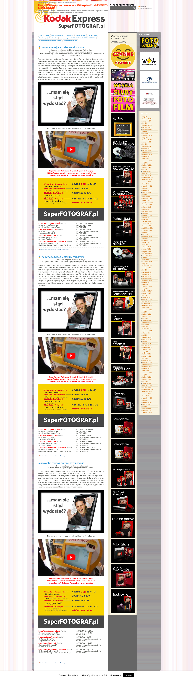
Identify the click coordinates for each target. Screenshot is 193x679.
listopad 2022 (146, 150)
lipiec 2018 (145, 259)
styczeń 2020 (146, 221)
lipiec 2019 (145, 234)
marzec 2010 (146, 379)
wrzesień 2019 (147, 230)
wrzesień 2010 (147, 366)
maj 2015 (145, 326)
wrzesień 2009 (147, 391)
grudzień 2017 (147, 274)
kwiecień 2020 (147, 215)
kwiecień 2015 (147, 329)
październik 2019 (147, 228)
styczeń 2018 (146, 272)
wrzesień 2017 (147, 280)
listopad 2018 (146, 251)
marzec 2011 (146, 356)
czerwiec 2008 (147, 412)
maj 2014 (145, 335)
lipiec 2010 (145, 371)
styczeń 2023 (146, 146)
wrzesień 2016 (147, 305)
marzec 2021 (146, 192)
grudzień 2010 (147, 362)
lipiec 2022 (145, 159)
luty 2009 (145, 406)
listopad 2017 (146, 276)
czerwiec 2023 (147, 135)
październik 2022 (147, 152)
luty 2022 (145, 169)
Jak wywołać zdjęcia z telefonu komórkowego (61, 463)
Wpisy (142, 6)
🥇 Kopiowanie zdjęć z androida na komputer (61, 47)
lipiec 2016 (145, 308)
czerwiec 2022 (147, 161)
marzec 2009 (146, 404)
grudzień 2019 (147, 224)
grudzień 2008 (147, 410)
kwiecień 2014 (147, 337)
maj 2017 (145, 289)
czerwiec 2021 (147, 186)
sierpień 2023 (146, 131)
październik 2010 (147, 364)
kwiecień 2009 (147, 402)
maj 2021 (145, 188)
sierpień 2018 (146, 257)
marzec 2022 (146, 167)
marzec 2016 (146, 316)
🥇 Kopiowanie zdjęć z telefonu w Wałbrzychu (61, 257)
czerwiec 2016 (147, 310)
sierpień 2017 (146, 282)
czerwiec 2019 (147, 236)
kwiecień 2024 (147, 119)
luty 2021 (145, 194)
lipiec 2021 (145, 184)
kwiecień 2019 (147, 240)
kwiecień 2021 (147, 190)
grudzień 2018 (147, 249)
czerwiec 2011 (147, 350)
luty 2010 (145, 381)
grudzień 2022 (147, 148)
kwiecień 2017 (147, 291)
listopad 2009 (146, 387)
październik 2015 (147, 322)
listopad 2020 (146, 200)
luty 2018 (145, 270)
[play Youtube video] (71, 149)
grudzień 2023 (147, 125)
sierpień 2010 (146, 368)
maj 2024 (145, 117)
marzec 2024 (146, 121)
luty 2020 (145, 219)
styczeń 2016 (146, 320)
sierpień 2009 (146, 394)
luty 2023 (145, 144)
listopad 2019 (146, 226)
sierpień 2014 (146, 333)
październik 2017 (147, 278)
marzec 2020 (146, 217)
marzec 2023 (146, 142)
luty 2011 (145, 358)
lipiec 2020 (145, 209)
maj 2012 (145, 341)
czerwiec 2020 (147, 211)
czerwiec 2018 (147, 261)
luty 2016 (145, 318)
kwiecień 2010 (147, 377)
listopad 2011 (146, 345)
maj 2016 (145, 312)
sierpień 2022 (146, 156)
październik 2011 (147, 347)
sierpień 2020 (146, 207)
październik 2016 (147, 303)
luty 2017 (145, 295)
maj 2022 (145, 163)
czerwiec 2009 (147, 398)
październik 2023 (147, 129)
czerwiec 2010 (147, 373)
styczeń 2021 (146, 196)
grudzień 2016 (147, 299)
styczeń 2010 (146, 383)
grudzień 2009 (147, 385)
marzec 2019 (146, 242)
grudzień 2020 (147, 198)
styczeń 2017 (146, 297)
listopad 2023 (146, 127)
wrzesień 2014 (147, 331)
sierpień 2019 (146, 232)
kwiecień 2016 (147, 314)
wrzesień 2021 (147, 180)
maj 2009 (145, 400)
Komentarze (144, 8)
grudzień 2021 (147, 173)
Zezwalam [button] (128, 675)
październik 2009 (147, 389)
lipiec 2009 (145, 396)
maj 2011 (145, 352)
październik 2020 (147, 203)
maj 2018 (145, 263)
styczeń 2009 (146, 408)
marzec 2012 (146, 343)
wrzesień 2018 (147, 255)
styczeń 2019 (146, 247)
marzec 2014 (146, 339)
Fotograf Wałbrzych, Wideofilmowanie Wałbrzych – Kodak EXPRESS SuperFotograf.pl (72, 6)
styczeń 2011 (146, 360)
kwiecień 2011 (146, 354)
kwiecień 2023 (147, 140)
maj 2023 (145, 138)
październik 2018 (147, 253)
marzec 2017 (146, 293)
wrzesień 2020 (147, 205)
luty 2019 (145, 245)
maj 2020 (145, 213)
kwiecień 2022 (147, 165)
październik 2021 (147, 177)
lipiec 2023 (145, 133)
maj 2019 (145, 238)
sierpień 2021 (146, 182)
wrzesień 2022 (147, 154)
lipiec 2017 (145, 284)
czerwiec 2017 (147, 287)
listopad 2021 (146, 175)
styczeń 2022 (146, 171)
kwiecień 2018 (147, 266)
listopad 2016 (146, 301)
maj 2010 (145, 375)
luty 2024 (145, 123)
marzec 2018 (146, 268)
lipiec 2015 (145, 324)
